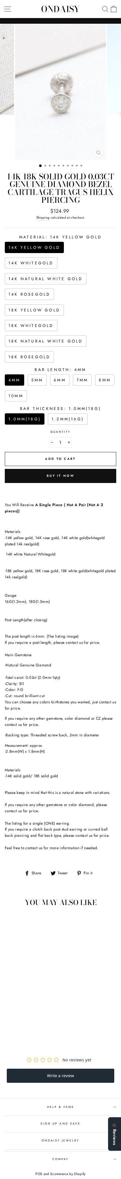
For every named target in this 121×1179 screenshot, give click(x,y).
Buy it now (60, 475)
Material (60, 237)
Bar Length (60, 370)
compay (60, 1159)
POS (38, 1173)
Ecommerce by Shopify (68, 1173)
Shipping (43, 217)
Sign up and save (60, 1123)
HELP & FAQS (60, 1107)
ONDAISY (60, 9)
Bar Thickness (60, 408)
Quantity (60, 432)
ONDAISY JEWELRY (61, 1140)
